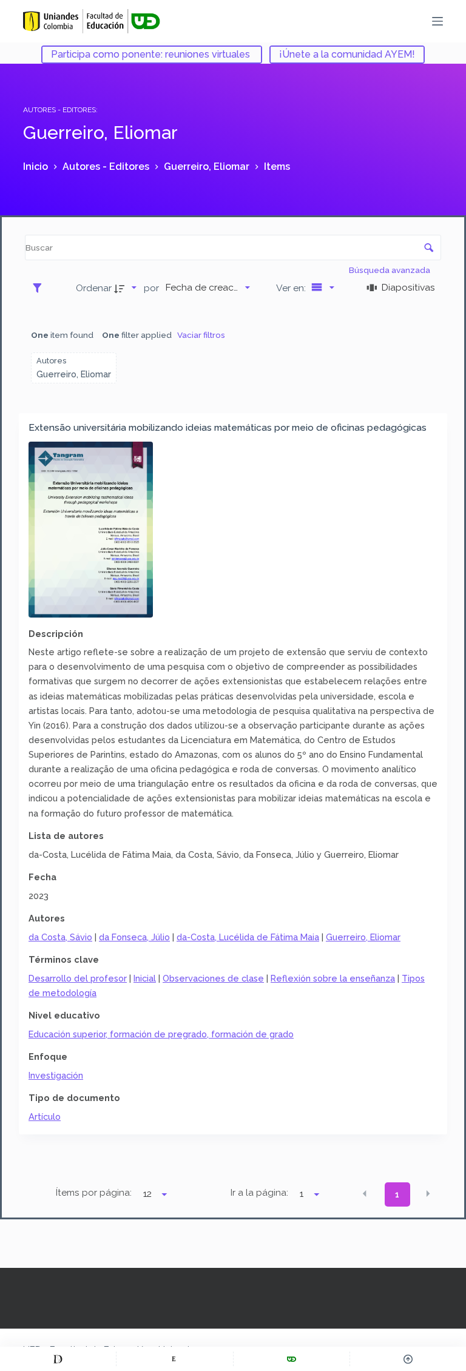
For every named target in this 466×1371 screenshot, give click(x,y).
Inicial (144, 978)
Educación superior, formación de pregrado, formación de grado (161, 1034)
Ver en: (292, 288)
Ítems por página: (94, 1192)
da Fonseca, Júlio (134, 937)
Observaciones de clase (213, 978)
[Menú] (437, 21)
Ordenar (94, 288)
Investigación (56, 1075)
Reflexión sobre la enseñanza (333, 978)
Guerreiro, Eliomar (363, 937)
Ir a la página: (259, 1192)
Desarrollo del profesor (78, 978)
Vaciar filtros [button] (201, 335)
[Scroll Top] (408, 1359)
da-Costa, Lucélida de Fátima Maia (248, 937)
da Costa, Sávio (60, 937)
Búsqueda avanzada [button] (390, 270)
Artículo (45, 1116)
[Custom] (58, 1359)
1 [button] (397, 1194)
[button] (364, 1193)
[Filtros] (40, 287)
